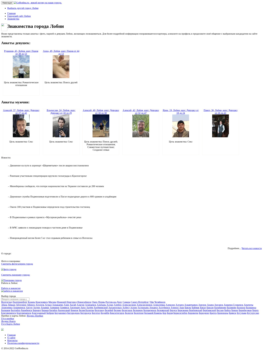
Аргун (29, 307)
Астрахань (143, 307)
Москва (52, 302)
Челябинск (159, 302)
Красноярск (42, 302)
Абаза (4, 305)
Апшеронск (19, 307)
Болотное (139, 313)
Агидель (39, 305)
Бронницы (222, 313)
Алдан (110, 305)
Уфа (151, 302)
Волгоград (6, 302)
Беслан (220, 310)
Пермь (101, 302)
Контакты (12, 340)
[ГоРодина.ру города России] (2, 329)
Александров (129, 305)
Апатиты (248, 305)
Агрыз (48, 305)
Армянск (64, 307)
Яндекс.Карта (8, 321)
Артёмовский (101, 307)
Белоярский (163, 310)
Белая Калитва (86, 310)
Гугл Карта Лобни (10, 324)
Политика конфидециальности (23, 343)
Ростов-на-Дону (113, 302)
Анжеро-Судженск (233, 305)
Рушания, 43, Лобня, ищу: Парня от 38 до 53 (21, 52)
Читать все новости (252, 248)
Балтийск (16, 310)
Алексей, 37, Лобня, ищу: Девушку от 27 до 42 (21, 111)
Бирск (255, 310)
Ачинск (175, 307)
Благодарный (39, 313)
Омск (95, 302)
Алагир (80, 305)
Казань (31, 302)
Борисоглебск (180, 313)
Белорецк (138, 310)
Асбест (126, 307)
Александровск (145, 305)
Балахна (241, 307)
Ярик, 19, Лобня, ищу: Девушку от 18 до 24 (181, 111)
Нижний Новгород (67, 302)
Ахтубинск (164, 307)
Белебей (109, 310)
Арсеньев (75, 307)
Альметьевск (191, 305)
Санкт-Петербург (140, 302)
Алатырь (101, 305)
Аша (181, 307)
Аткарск (153, 307)
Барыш (45, 310)
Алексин (170, 305)
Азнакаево (57, 305)
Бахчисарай (64, 310)
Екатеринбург (20, 302)
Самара (126, 302)
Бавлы (188, 307)
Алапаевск (90, 305)
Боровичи (193, 313)
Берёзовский (195, 310)
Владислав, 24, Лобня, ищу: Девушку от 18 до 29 (61, 111)
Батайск (53, 310)
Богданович (60, 313)
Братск (213, 313)
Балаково (231, 307)
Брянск (232, 313)
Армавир (54, 307)
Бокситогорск (117, 313)
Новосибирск (84, 302)
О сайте (11, 337)
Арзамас (45, 307)
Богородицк (73, 313)
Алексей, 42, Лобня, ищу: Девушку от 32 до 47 (141, 111)
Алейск (118, 305)
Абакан (11, 305)
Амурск (202, 305)
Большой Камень (153, 313)
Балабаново (220, 307)
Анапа (210, 305)
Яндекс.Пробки (35, 315)
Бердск (173, 310)
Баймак (195, 307)
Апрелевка (6, 307)
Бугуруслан (253, 313)
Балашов (5, 310)
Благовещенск (8, 313)
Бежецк (74, 310)
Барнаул (37, 310)
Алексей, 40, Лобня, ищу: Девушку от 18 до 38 (101, 111)
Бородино (204, 313)
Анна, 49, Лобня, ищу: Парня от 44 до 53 (61, 52)
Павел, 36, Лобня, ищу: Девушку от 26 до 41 (221, 111)
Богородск (85, 313)
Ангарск (218, 305)
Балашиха (251, 307)
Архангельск (115, 307)
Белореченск (149, 310)
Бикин (234, 310)
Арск (83, 307)
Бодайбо (105, 313)
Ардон (36, 307)
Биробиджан (245, 310)
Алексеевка (159, 305)
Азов (66, 305)
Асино (133, 307)
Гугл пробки (7, 318)
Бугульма (241, 313)
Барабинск (26, 310)
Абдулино (21, 305)
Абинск (31, 305)
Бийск (227, 310)
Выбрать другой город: (22, 8)
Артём (89, 307)
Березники (183, 310)
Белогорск (127, 310)
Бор (164, 313)
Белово (117, 310)
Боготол (96, 313)
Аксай (73, 305)
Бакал (203, 307)
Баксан (210, 307)
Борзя (170, 313)
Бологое (129, 313)
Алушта (179, 305)
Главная (11, 335)
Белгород (99, 310)
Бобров (50, 313)
